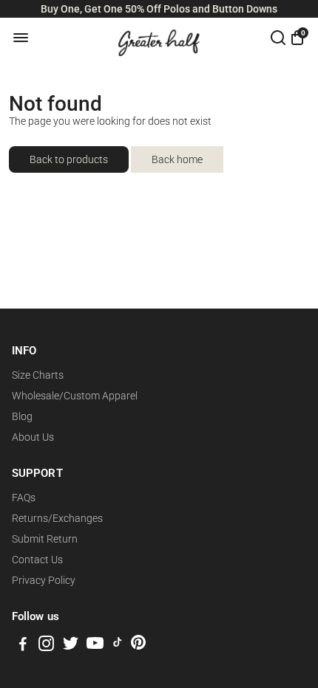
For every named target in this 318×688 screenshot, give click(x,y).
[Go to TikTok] (117, 646)
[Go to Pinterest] (138, 646)
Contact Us (37, 559)
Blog (22, 416)
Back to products (69, 159)
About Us (33, 437)
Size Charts (38, 375)
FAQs (23, 497)
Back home (177, 159)
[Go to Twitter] (70, 646)
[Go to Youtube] (95, 646)
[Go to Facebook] (23, 646)
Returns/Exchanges (57, 518)
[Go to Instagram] (46, 646)
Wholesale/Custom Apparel (75, 396)
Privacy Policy (43, 580)
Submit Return (45, 539)
